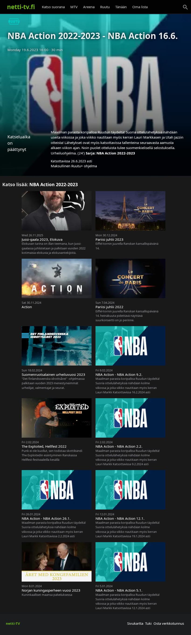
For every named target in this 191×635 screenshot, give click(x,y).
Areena (89, 6)
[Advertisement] (95, 89)
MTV (74, 6)
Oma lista (140, 6)
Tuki (148, 623)
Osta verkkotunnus (168, 623)
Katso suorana (53, 6)
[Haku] (185, 7)
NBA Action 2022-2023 (115, 153)
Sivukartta (135, 623)
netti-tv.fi (21, 7)
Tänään (121, 6)
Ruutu (105, 6)
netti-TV (13, 623)
